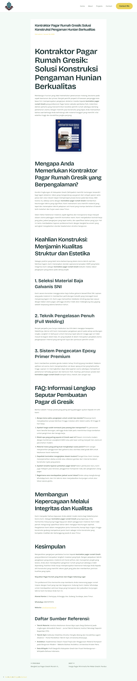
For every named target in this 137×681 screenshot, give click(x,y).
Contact (109, 6)
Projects (99, 6)
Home (82, 6)
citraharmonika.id (49, 607)
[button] (124, 6)
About (90, 6)
